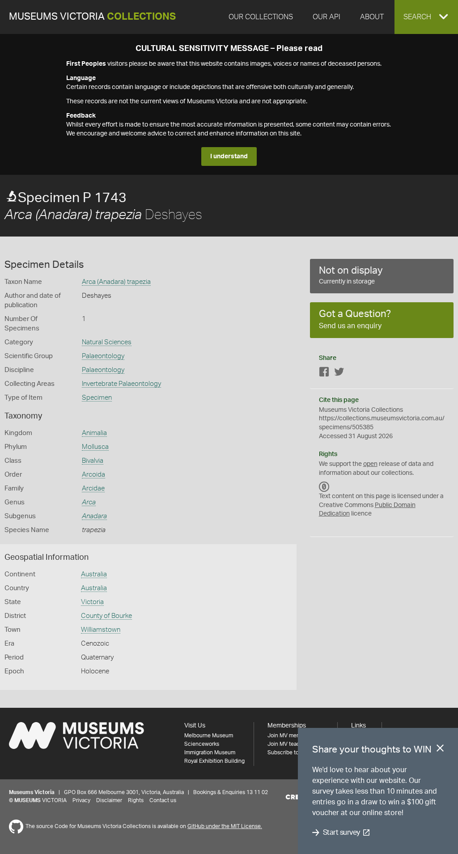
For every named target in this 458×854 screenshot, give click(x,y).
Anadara (94, 516)
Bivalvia (92, 460)
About (372, 17)
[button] (426, 17)
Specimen (97, 397)
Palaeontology (103, 356)
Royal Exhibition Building (214, 761)
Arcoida (93, 474)
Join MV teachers (288, 744)
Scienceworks (201, 744)
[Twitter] (339, 373)
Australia (94, 574)
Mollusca (95, 447)
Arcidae (93, 488)
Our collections (261, 17)
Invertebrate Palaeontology (121, 383)
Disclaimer (109, 800)
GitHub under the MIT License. (224, 826)
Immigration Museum (209, 752)
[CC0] (324, 486)
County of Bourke (106, 616)
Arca (89, 502)
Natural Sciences (106, 342)
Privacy (81, 800)
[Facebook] (324, 373)
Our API (326, 17)
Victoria (92, 602)
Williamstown (100, 629)
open (370, 464)
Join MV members (289, 735)
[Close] (440, 749)
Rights (136, 800)
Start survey (341, 832)
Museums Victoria (92, 16)
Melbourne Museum (208, 735)
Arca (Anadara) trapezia (116, 282)
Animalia (94, 433)
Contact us (162, 800)
